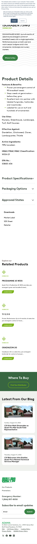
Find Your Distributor (18, 385)
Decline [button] (23, 21)
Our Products (7, 487)
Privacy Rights (6, 531)
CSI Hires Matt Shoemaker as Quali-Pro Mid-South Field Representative (16, 427)
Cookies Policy (25, 529)
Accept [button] (14, 21)
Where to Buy (10, 58)
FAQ (3, 529)
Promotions (6, 490)
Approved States (13, 200)
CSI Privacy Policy (12, 529)
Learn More (8, 292)
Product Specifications (17, 178)
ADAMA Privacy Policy (21, 531)
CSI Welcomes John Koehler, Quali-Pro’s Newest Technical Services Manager (16, 459)
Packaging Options (14, 188)
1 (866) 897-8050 (10, 499)
